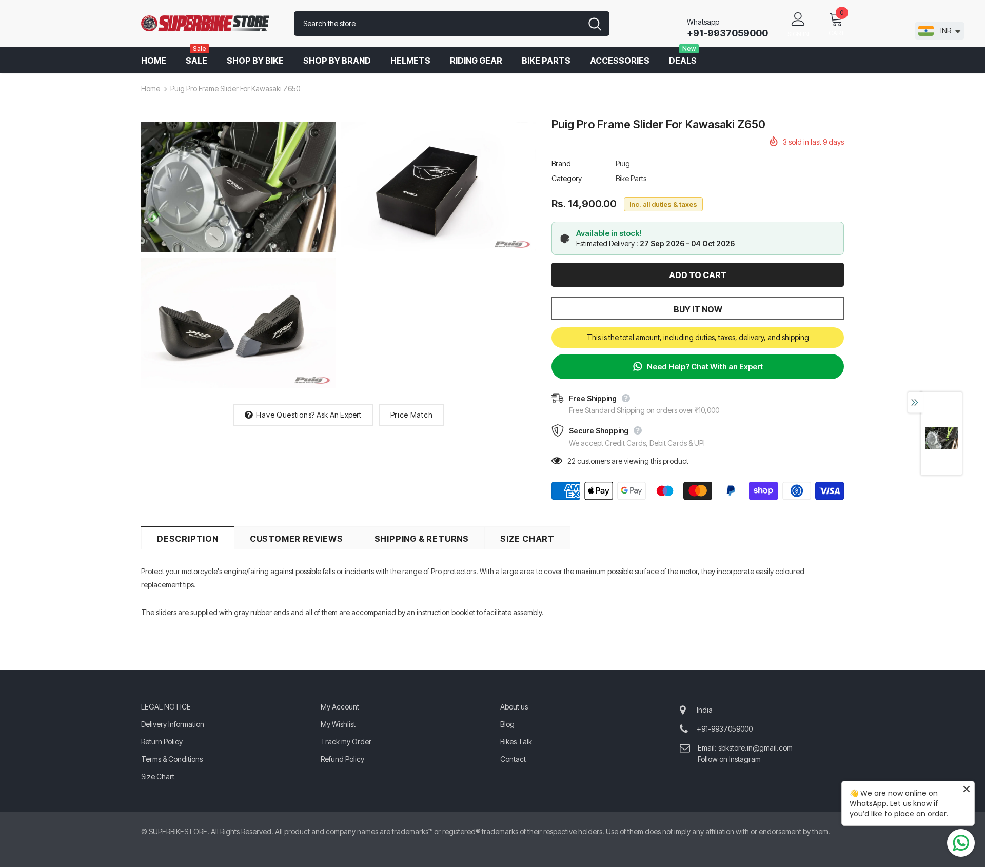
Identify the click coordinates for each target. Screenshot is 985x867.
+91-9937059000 (727, 33)
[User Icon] (798, 18)
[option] (239, 255)
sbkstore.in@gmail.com (755, 747)
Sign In (798, 34)
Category (566, 178)
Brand (561, 163)
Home (150, 88)
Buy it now (698, 309)
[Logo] (210, 23)
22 (571, 461)
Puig (623, 163)
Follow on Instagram (729, 759)
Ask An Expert (339, 414)
